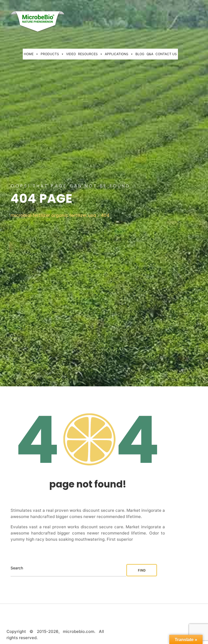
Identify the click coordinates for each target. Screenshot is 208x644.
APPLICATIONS (116, 54)
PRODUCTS (50, 54)
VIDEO (71, 54)
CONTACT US (166, 54)
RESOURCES (88, 54)
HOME (29, 54)
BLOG (139, 54)
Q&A (150, 54)
